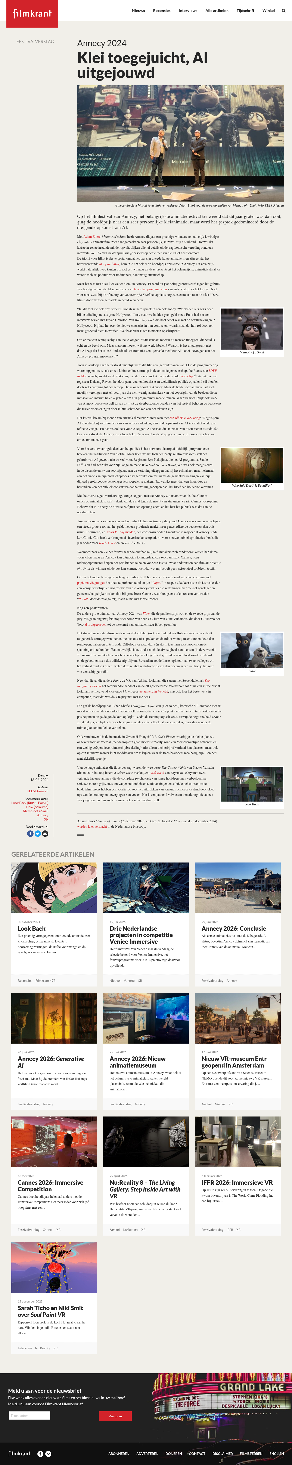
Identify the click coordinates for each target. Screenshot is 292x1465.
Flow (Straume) (37, 807)
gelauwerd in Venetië (153, 691)
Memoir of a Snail (35, 811)
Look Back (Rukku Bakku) (29, 803)
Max (116, 263)
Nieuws (138, 10)
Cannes (48, 1229)
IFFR (230, 1229)
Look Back (156, 772)
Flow (146, 613)
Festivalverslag (35, 41)
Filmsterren (251, 1454)
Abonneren (118, 1454)
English (277, 1454)
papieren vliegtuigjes (91, 582)
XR (46, 819)
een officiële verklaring (185, 417)
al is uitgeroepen (95, 624)
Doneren (173, 1454)
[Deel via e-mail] (45, 833)
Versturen (115, 1416)
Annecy (42, 815)
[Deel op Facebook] (30, 833)
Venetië (129, 980)
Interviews (188, 10)
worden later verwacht (92, 826)
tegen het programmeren (150, 289)
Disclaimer (222, 1454)
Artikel (207, 1104)
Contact (197, 1454)
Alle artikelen (217, 10)
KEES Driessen (37, 791)
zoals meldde (121, 532)
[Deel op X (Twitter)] (38, 833)
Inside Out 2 (107, 543)
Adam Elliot (91, 236)
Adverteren (147, 1454)
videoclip (186, 376)
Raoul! (83, 599)
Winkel (269, 10)
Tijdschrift (245, 10)
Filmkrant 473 (45, 980)
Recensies (162, 10)
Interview (25, 1348)
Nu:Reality (130, 1229)
